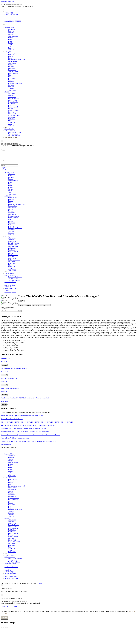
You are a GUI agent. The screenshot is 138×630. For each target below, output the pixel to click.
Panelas (10, 76)
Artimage (11, 95)
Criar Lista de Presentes (15, 132)
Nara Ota (11, 112)
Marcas (7, 92)
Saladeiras (11, 86)
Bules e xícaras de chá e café (16, 59)
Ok (20, 310)
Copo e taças (12, 63)
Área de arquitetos (10, 285)
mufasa (40, 583)
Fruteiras (10, 38)
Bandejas (11, 31)
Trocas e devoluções (11, 288)
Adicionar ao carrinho (25, 305)
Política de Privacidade (11, 567)
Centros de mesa (13, 36)
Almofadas (11, 29)
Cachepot (11, 32)
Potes (9, 80)
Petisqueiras (11, 78)
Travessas (11, 88)
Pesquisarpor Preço (3, 168)
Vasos (10, 46)
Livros (10, 39)
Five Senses (11, 105)
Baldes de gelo (12, 53)
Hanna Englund (13, 107)
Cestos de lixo (12, 61)
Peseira (10, 41)
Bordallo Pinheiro (13, 98)
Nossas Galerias (9, 129)
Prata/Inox (11, 81)
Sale (6, 127)
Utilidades (8, 51)
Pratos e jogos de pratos (15, 83)
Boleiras (10, 56)
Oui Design (11, 117)
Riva (9, 120)
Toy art (10, 44)
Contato (7, 290)
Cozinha (10, 65)
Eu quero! (4, 365)
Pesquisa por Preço (11, 137)
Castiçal (10, 34)
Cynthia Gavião (13, 102)
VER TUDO (12, 49)
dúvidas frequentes (10, 292)
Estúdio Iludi (12, 103)
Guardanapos (12, 70)
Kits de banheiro (13, 73)
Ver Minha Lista (13, 134)
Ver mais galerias (6, 444)
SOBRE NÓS (9, 13)
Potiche (10, 43)
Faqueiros (11, 66)
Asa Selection (12, 97)
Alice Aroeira (12, 93)
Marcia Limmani (13, 110)
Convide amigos (9, 572)
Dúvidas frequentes (10, 573)
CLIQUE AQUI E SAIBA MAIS (11, 606)
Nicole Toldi (12, 114)
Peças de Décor (9, 27)
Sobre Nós (8, 287)
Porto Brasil (11, 119)
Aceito (4, 617)
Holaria (10, 108)
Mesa (9, 75)
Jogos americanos (13, 71)
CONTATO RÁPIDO (11, 14)
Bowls (10, 58)
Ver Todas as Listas (14, 135)
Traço (10, 124)
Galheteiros (11, 68)
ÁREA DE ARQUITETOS (13, 21)
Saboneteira (11, 85)
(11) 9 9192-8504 (22, 447)
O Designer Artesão (14, 115)
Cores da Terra (12, 100)
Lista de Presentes (10, 130)
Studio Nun (11, 122)
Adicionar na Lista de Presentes (41, 305)
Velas (9, 48)
